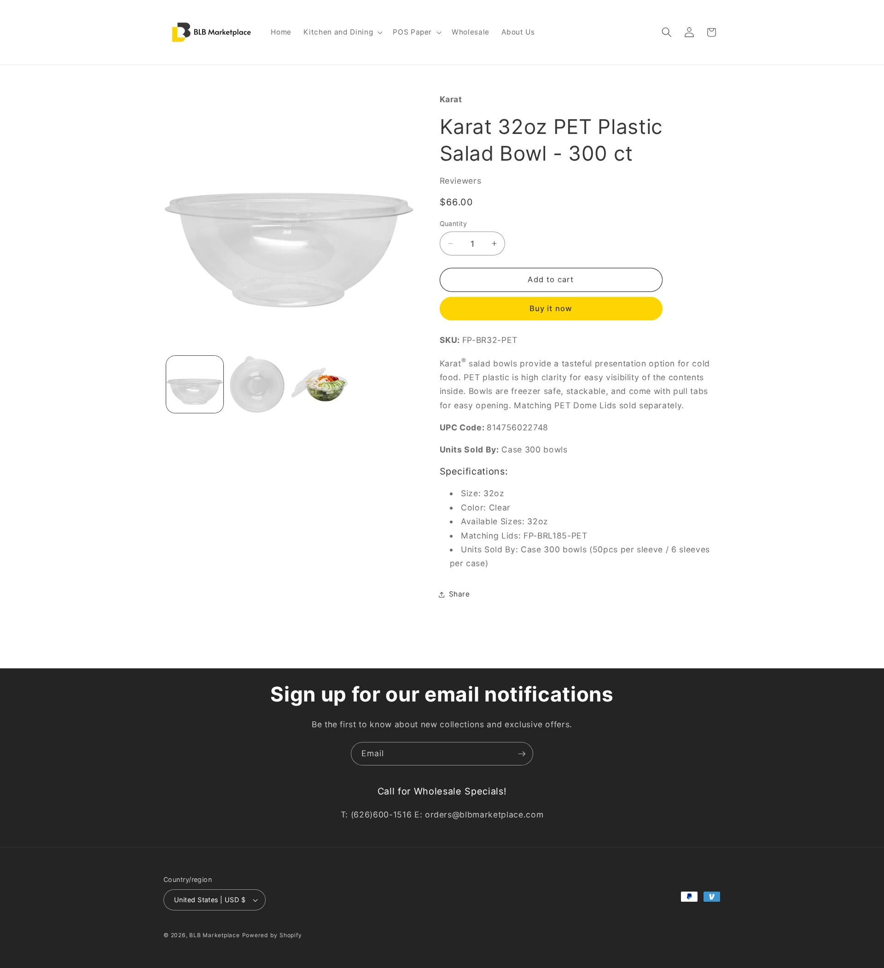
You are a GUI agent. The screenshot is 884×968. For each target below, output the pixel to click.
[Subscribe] (522, 754)
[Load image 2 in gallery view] (257, 384)
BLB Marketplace (214, 935)
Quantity (453, 223)
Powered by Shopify (272, 935)
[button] (342, 32)
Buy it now (550, 308)
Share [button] (459, 594)
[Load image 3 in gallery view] (320, 384)
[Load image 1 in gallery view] (195, 384)
